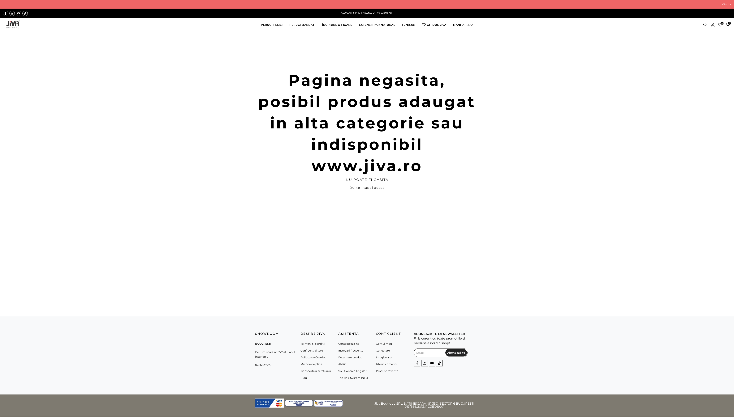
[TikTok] (25, 13)
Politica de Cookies (313, 357)
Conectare (383, 350)
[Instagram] (12, 13)
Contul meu (384, 343)
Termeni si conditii (312, 343)
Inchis (8, 4)
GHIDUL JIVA (436, 25)
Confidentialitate (311, 350)
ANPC (342, 364)
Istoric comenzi (386, 364)
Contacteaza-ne (348, 343)
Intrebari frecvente (350, 350)
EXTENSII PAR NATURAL (377, 25)
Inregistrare (383, 357)
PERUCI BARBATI (302, 25)
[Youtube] (18, 13)
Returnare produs (350, 357)
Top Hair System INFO (353, 377)
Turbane (408, 25)
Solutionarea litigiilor (352, 371)
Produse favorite (387, 371)
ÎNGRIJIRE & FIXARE (337, 25)
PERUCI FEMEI (272, 25)
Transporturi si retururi (315, 371)
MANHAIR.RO (463, 25)
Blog (303, 377)
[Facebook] (5, 13)
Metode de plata (311, 364)
